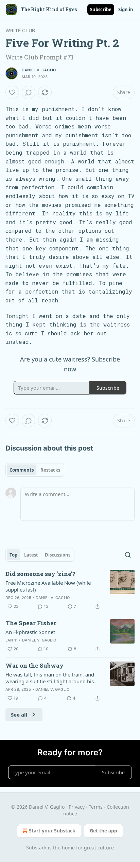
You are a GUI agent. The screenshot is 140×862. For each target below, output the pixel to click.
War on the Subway (34, 665)
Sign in (125, 9)
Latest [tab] (31, 555)
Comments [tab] (22, 470)
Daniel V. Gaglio (39, 70)
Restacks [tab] (50, 470)
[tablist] (34, 470)
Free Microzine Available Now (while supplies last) (48, 586)
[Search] (128, 555)
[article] (70, 590)
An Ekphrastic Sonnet (30, 632)
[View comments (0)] (28, 92)
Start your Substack (52, 830)
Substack (36, 847)
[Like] (12, 92)
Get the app (103, 830)
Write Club (20, 30)
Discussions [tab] (57, 555)
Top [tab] (13, 555)
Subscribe (100, 9)
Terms (96, 807)
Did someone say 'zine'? (40, 574)
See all (19, 714)
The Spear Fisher (30, 623)
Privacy (77, 807)
